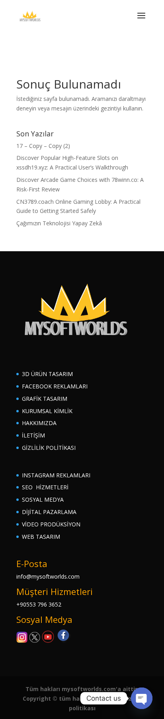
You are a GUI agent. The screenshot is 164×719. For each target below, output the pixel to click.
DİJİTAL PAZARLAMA (49, 512)
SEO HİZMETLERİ (45, 487)
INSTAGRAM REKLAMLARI (56, 475)
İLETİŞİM (33, 435)
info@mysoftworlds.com (48, 576)
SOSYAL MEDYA (43, 499)
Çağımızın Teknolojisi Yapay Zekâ (59, 223)
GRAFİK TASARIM (44, 398)
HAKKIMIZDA (39, 423)
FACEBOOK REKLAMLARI (55, 386)
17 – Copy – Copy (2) (43, 146)
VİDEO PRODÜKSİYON (51, 524)
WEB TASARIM (41, 536)
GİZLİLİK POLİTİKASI (49, 447)
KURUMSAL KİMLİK (47, 411)
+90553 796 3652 (38, 604)
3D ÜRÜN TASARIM (47, 374)
